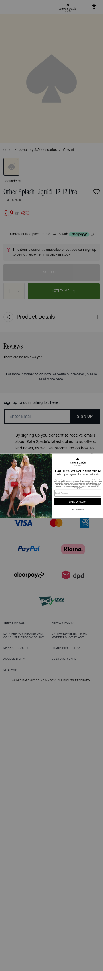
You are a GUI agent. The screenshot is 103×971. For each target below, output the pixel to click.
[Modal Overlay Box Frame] (51, 485)
